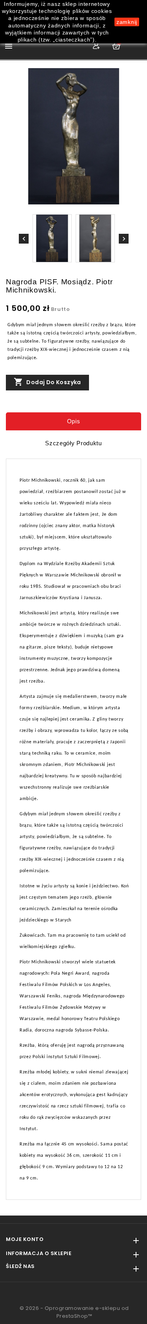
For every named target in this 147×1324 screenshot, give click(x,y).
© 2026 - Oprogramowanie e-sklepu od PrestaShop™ (74, 1312)
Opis (73, 421)
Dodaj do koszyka (47, 382)
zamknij (126, 22)
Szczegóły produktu (73, 443)
